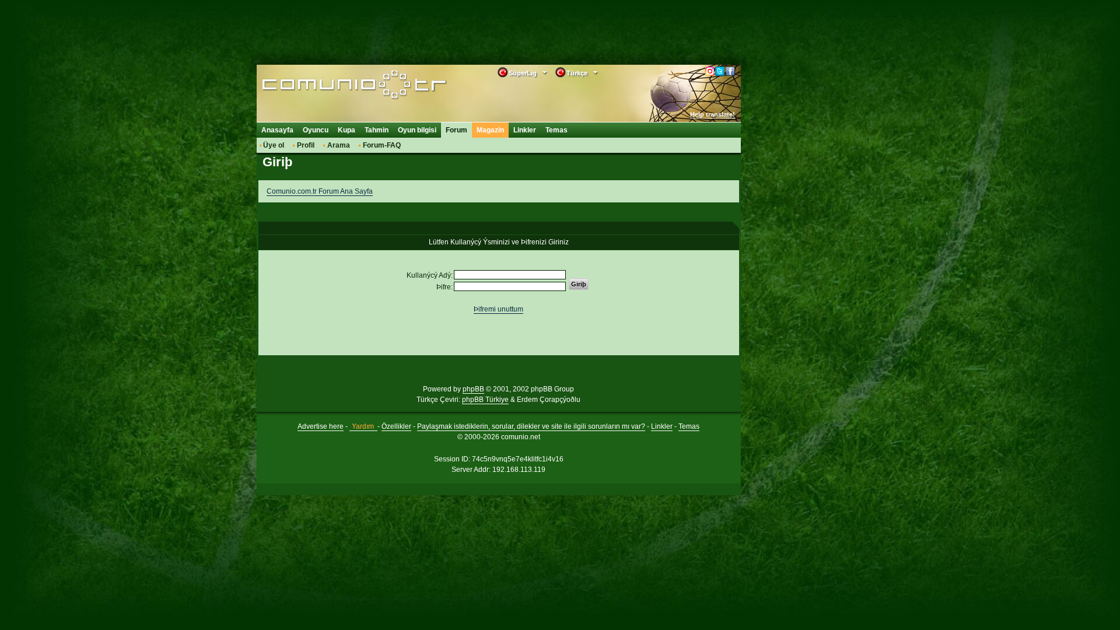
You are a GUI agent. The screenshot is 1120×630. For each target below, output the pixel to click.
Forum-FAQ (382, 145)
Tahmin (376, 130)
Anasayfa (277, 130)
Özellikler (396, 426)
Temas (556, 130)
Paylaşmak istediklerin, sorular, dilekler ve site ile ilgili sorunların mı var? (531, 426)
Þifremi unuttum (498, 309)
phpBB (473, 389)
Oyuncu (315, 130)
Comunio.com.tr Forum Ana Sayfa (320, 191)
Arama (338, 145)
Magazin (490, 130)
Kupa (346, 130)
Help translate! (712, 114)
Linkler (524, 130)
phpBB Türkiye (485, 400)
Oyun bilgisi (417, 130)
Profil (305, 145)
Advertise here (321, 426)
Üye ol (273, 145)
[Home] (336, 86)
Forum (456, 130)
